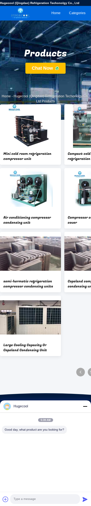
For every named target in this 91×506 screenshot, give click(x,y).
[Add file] (5, 499)
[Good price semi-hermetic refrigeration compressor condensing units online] (30, 253)
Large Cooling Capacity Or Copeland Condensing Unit (25, 348)
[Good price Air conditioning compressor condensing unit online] (30, 190)
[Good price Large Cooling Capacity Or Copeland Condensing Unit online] (30, 317)
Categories (77, 13)
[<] (80, 372)
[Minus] (85, 406)
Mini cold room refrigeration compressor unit (27, 156)
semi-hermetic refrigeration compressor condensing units (28, 284)
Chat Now (43, 68)
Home (56, 13)
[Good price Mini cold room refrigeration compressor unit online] (30, 126)
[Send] (85, 499)
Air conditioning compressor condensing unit (27, 220)
